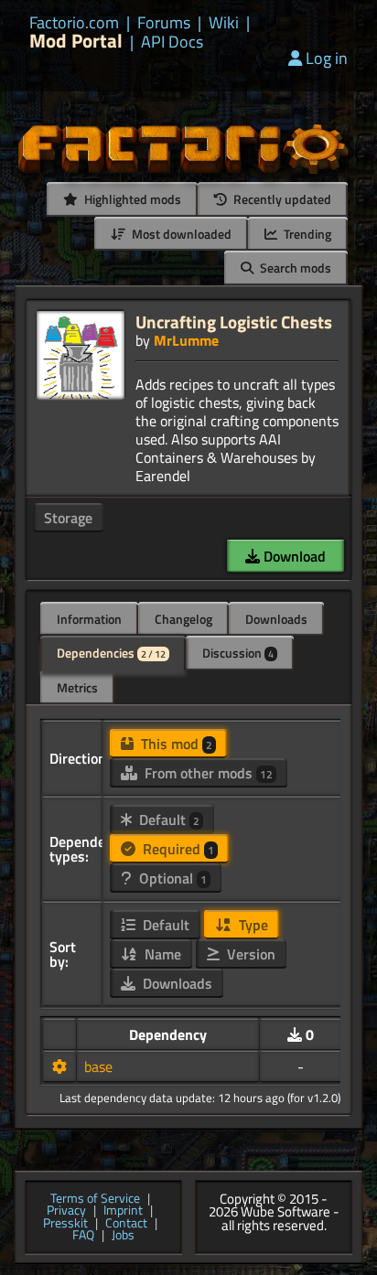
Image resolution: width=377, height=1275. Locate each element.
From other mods (207, 773)
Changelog (183, 618)
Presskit (65, 1223)
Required (176, 849)
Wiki (224, 23)
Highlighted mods (131, 199)
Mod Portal (76, 40)
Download (293, 556)
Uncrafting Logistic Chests (233, 321)
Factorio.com (74, 23)
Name (161, 954)
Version (249, 954)
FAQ (83, 1235)
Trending (306, 233)
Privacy (66, 1211)
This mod (174, 744)
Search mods (294, 267)
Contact (126, 1223)
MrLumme (186, 340)
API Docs (172, 42)
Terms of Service (95, 1199)
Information (89, 618)
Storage (68, 518)
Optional (171, 878)
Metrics (77, 687)
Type (251, 925)
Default (167, 819)
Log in (327, 58)
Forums (163, 23)
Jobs (123, 1235)
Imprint (123, 1211)
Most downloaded (180, 233)
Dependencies (111, 652)
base (98, 1066)
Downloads (276, 618)
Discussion (238, 652)
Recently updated (281, 199)
